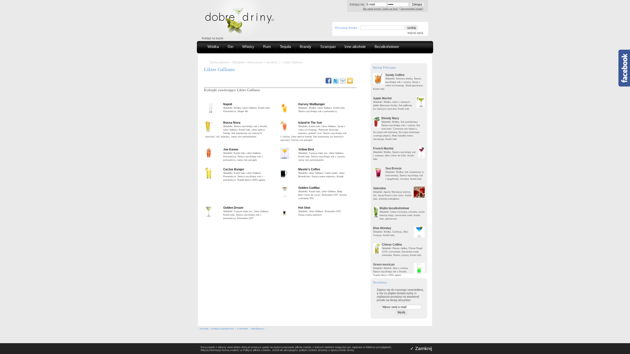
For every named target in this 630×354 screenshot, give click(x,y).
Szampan (328, 46)
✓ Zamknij (421, 348)
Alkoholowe (255, 62)
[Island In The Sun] (288, 126)
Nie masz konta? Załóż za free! (380, 8)
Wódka (213, 46)
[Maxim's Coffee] (288, 173)
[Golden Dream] (213, 211)
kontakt (204, 328)
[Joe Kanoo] (213, 153)
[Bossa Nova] (213, 126)
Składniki (238, 62)
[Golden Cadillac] (288, 191)
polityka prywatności (222, 328)
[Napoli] (213, 108)
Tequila (285, 46)
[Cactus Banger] (213, 173)
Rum (267, 46)
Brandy (305, 46)
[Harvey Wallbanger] (288, 108)
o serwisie (242, 328)
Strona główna (219, 62)
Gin (230, 46)
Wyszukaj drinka (346, 28)
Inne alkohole (355, 46)
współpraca (257, 328)
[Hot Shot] (288, 211)
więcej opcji (415, 33)
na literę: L (273, 62)
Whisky (248, 46)
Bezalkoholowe (387, 46)
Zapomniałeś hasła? (411, 8)
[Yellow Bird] (288, 153)
